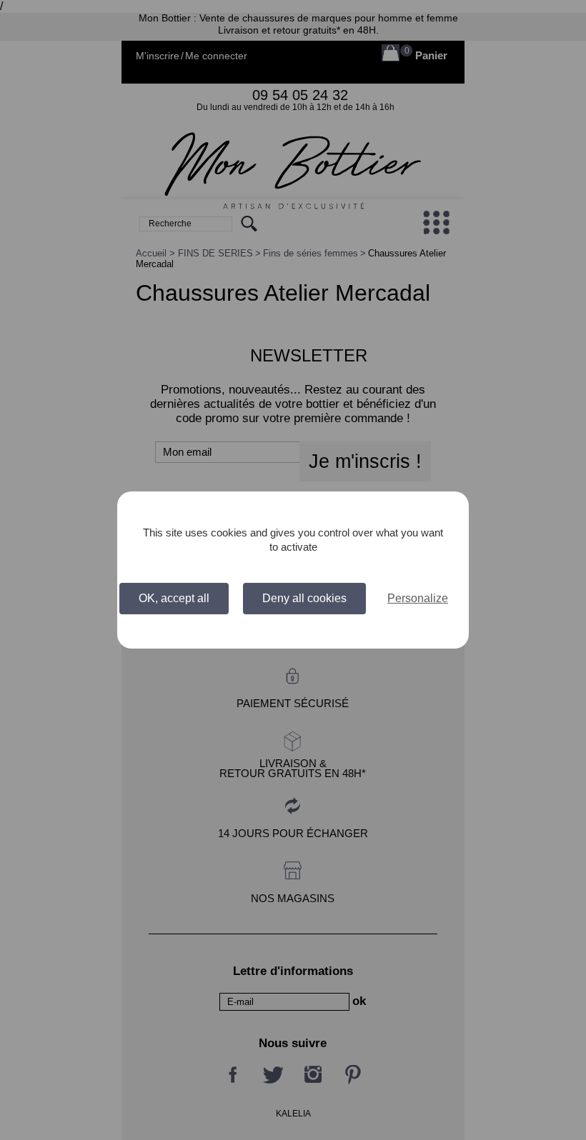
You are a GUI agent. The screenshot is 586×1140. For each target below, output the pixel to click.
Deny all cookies (304, 598)
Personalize (417, 598)
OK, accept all (174, 598)
